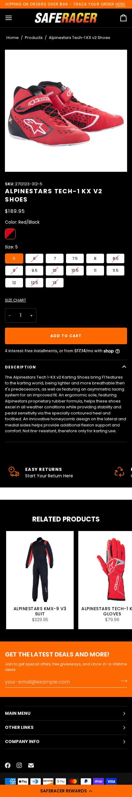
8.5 (115, 258)
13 (54, 283)
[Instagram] (19, 765)
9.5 (34, 270)
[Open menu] (14, 18)
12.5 (34, 283)
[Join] (122, 681)
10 (54, 270)
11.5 (115, 270)
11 (95, 270)
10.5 (75, 270)
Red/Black (10, 234)
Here (121, 4)
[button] (66, 791)
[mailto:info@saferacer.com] (31, 765)
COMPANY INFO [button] (22, 741)
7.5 (75, 258)
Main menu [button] (17, 713)
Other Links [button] (19, 727)
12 (14, 283)
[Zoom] (66, 111)
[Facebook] (7, 765)
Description (20, 367)
